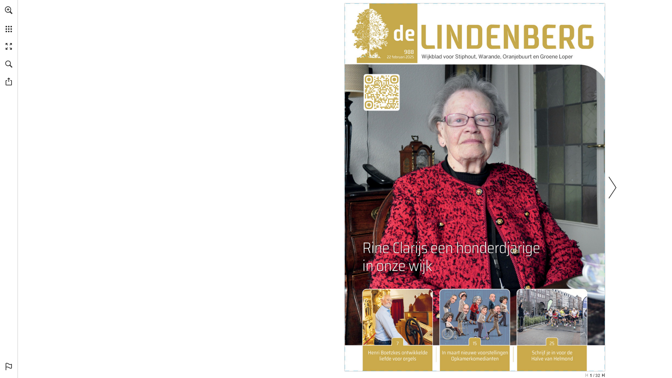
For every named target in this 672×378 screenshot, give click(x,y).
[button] (9, 10)
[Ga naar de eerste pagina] (586, 375)
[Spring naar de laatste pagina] (603, 375)
